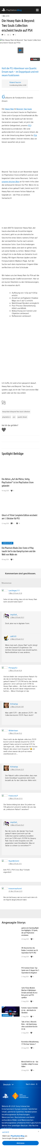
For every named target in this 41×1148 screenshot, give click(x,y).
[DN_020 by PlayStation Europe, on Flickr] (20, 345)
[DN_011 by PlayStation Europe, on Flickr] (20, 328)
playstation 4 (6, 417)
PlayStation (14, 10)
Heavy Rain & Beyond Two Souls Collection (16, 412)
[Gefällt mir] (12, 491)
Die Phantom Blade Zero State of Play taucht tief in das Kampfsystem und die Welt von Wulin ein (18, 551)
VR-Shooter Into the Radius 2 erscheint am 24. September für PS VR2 (29, 950)
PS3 (29, 125)
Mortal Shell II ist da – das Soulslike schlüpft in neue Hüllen (29, 1063)
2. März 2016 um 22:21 (17, 769)
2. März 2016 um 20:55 (16, 798)
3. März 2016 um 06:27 (17, 825)
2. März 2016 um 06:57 (17, 617)
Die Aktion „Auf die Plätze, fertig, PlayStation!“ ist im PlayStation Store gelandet (17, 482)
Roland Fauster (15, 82)
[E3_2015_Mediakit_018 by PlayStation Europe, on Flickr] (20, 157)
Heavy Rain (9, 109)
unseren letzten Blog (10, 181)
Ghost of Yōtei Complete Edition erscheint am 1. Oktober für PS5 (19, 517)
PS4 (35, 135)
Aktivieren (20, 1143)
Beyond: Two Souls (24, 109)
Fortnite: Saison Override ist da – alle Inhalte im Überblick (29, 1010)
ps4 (14, 417)
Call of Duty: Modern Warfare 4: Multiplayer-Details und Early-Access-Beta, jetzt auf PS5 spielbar (29, 992)
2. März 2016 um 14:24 (15, 670)
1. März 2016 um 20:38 (15, 593)
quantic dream (22, 417)
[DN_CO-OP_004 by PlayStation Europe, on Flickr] (20, 363)
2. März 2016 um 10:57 (17, 639)
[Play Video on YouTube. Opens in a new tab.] (35, 59)
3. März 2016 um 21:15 (15, 864)
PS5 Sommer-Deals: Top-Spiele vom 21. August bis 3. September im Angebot (30, 970)
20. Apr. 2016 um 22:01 (15, 891)
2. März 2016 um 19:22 (15, 733)
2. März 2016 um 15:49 (17, 707)
